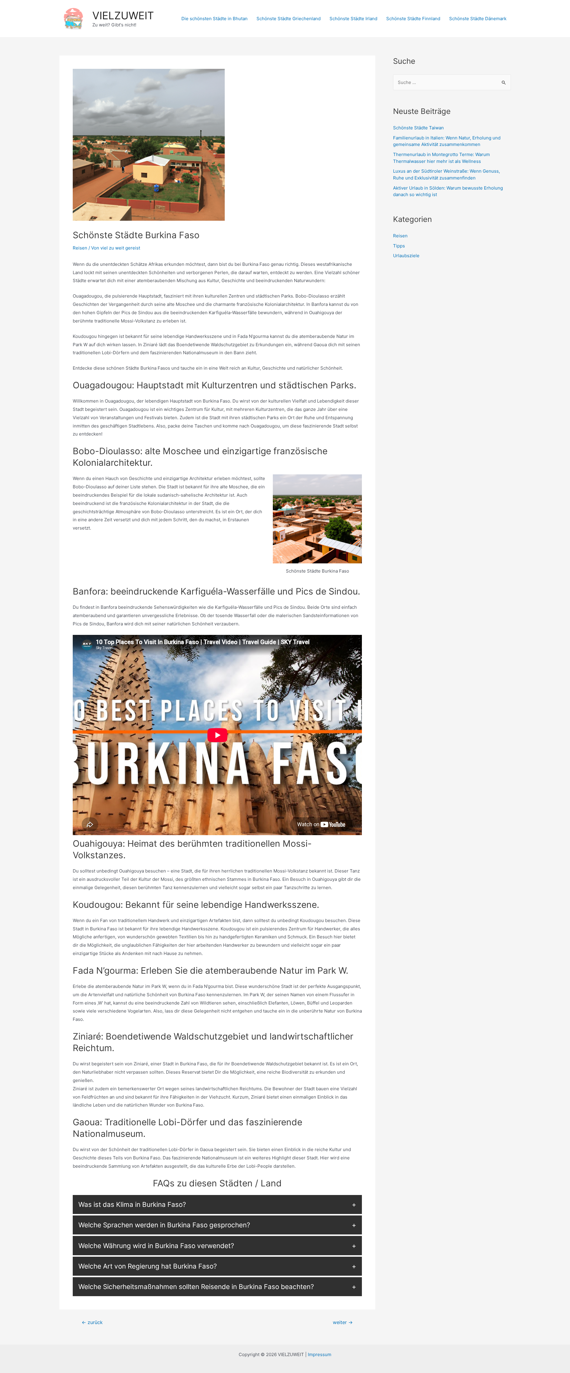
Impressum (319, 1354)
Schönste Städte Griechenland (288, 18)
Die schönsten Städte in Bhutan (214, 18)
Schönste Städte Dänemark (477, 18)
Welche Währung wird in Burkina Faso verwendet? (156, 1246)
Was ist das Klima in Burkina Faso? (132, 1204)
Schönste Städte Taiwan (418, 128)
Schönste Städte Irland (353, 18)
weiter (343, 1322)
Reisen (80, 248)
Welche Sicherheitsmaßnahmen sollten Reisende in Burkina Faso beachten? (196, 1287)
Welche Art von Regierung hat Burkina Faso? (147, 1266)
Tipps (399, 246)
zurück (92, 1322)
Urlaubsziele (406, 255)
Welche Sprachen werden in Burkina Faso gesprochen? (164, 1225)
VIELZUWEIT (123, 15)
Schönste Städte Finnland (413, 18)
